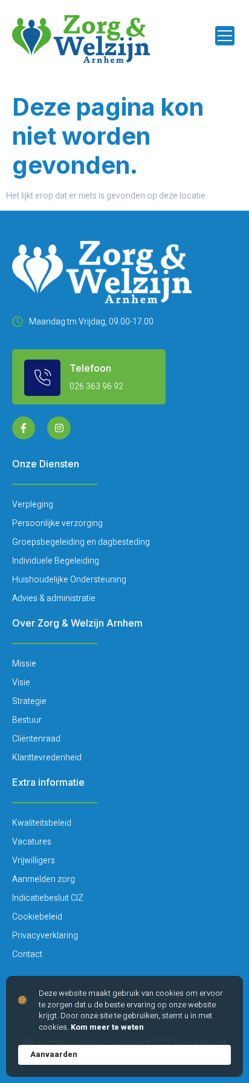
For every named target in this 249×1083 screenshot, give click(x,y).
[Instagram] (58, 427)
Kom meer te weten (107, 1027)
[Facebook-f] (23, 427)
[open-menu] (224, 35)
